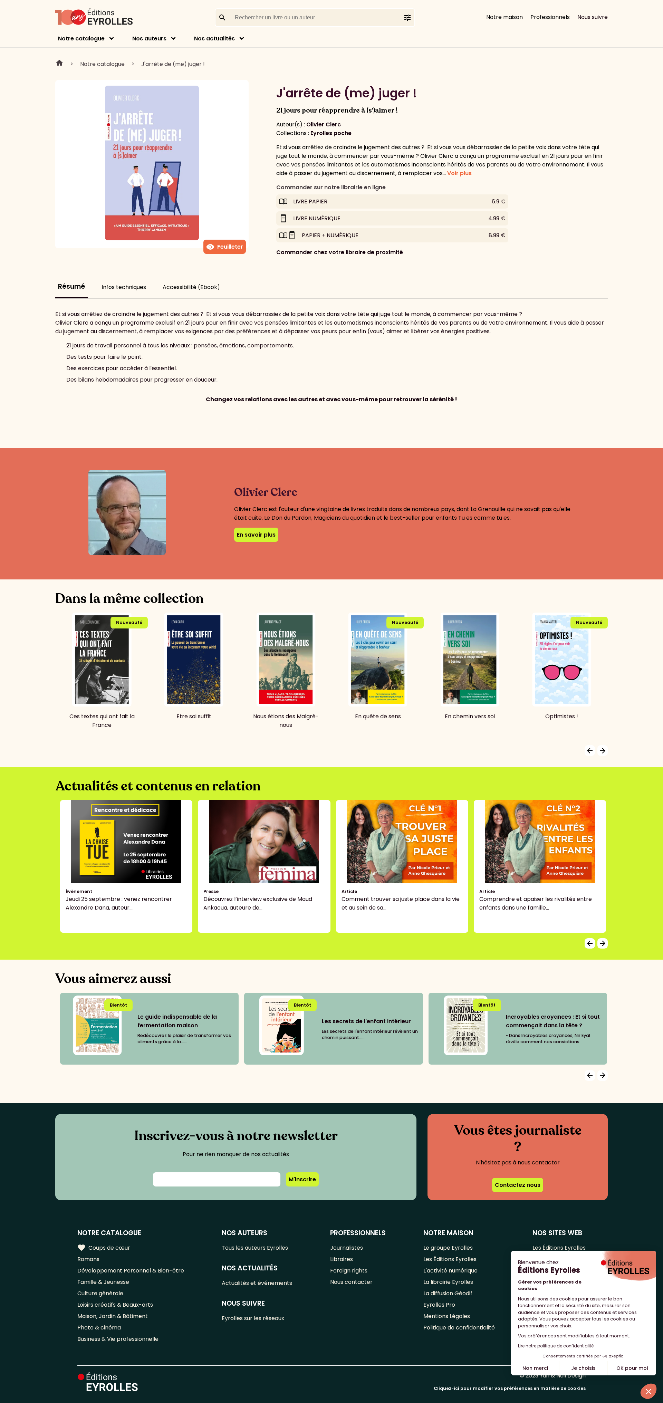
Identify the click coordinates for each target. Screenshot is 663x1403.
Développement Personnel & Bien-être (130, 1271)
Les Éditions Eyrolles (450, 1259)
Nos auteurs (149, 38)
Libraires (341, 1259)
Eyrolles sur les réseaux (253, 1318)
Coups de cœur (103, 1247)
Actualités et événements (257, 1283)
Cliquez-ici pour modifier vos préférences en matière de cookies (510, 1388)
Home (59, 64)
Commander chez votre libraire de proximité (339, 252)
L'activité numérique (450, 1271)
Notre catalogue (81, 38)
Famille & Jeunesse (103, 1282)
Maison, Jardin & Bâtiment (112, 1316)
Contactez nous (517, 1185)
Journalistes (346, 1248)
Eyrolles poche (331, 133)
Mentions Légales (446, 1316)
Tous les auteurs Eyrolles (255, 1248)
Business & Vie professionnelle (117, 1339)
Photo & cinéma (99, 1328)
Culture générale (100, 1293)
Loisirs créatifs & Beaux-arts (115, 1305)
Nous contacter (351, 1282)
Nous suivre (592, 17)
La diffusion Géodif (447, 1293)
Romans (88, 1259)
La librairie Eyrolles (448, 1282)
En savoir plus (256, 535)
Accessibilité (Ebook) (191, 287)
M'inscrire (302, 1179)
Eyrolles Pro (439, 1305)
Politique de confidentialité (459, 1328)
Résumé (71, 286)
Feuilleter (224, 247)
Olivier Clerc (323, 124)
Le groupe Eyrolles (448, 1248)
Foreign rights (348, 1271)
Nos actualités (214, 38)
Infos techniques (124, 287)
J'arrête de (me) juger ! (173, 64)
